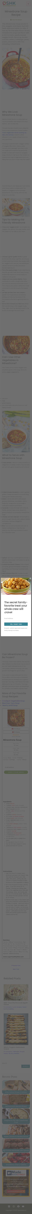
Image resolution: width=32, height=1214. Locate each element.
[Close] (28, 580)
